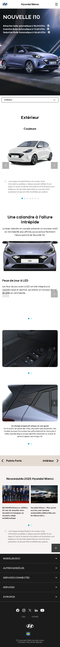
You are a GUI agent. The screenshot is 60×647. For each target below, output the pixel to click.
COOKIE (35, 617)
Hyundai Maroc (30, 4)
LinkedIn (36, 610)
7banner (38, 198)
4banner (30, 198)
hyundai (5, 4)
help (48, 25)
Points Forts (14, 460)
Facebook (17, 610)
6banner (35, 198)
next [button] (54, 165)
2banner (25, 198)
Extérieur (8, 100)
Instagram (24, 610)
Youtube (42, 610)
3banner (27, 198)
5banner (32, 198)
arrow (56, 558)
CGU (23, 617)
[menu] (56, 4)
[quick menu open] (56, 548)
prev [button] (5, 165)
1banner (22, 198)
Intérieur (48, 460)
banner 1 (28, 318)
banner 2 (31, 318)
